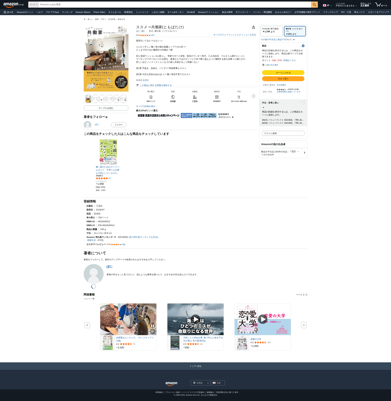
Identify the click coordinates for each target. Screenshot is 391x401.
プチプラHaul (52, 12)
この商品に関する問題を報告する (156, 85)
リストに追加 (270, 133)
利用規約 (159, 392)
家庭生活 (121, 19)
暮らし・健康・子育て (97, 19)
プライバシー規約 (172, 392)
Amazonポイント (25, 12)
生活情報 (111, 19)
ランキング (67, 12)
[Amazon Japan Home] (171, 384)
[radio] (272, 31)
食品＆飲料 (227, 12)
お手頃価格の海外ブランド (307, 12)
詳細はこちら (289, 60)
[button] (8, 12)
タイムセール (114, 12)
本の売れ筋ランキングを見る (143, 237)
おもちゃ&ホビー (283, 12)
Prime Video (99, 12)
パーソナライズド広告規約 (193, 392)
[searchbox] (175, 4)
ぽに (138, 31)
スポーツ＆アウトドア (378, 12)
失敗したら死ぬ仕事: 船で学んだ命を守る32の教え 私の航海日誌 (203, 339)
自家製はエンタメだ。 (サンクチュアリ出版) (135, 339)
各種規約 (210, 392)
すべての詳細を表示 (145, 106)
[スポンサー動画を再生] (195, 319)
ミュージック (142, 12)
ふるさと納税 (158, 12)
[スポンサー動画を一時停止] (152, 326)
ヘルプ (39, 12)
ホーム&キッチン (176, 12)
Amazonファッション (208, 12)
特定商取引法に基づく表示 (227, 392)
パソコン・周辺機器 (262, 12)
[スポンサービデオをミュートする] (152, 332)
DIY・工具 (346, 12)
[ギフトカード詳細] (249, 12)
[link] (108, 170)
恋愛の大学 (255, 339)
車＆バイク (359, 12)
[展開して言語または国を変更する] (208, 383)
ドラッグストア (330, 12)
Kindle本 (191, 12)
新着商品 (128, 12)
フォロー (119, 124)
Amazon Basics (83, 12)
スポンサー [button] (88, 299)
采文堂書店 (281, 85)
